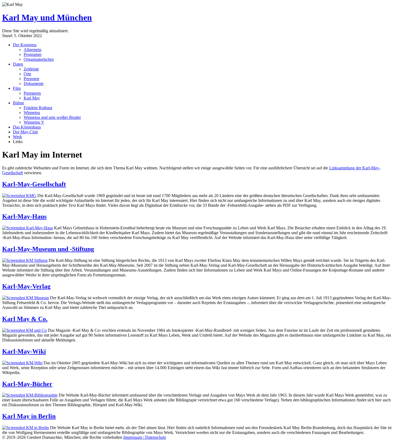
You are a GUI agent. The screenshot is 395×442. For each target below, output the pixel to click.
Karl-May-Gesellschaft (34, 184)
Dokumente (34, 83)
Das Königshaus (27, 127)
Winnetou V (34, 122)
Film (17, 88)
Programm (32, 54)
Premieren (32, 93)
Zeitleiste (31, 69)
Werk (17, 136)
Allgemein (32, 49)
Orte (27, 74)
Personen (31, 78)
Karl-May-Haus (24, 216)
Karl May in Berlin (29, 416)
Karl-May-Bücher (27, 383)
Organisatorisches (39, 59)
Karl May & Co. (25, 318)
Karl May (32, 98)
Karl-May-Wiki (24, 351)
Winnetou (32, 112)
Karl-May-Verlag (26, 286)
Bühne (18, 103)
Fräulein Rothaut (38, 107)
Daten (18, 64)
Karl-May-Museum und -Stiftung (48, 248)
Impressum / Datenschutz (144, 437)
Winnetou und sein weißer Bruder (52, 117)
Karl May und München (47, 17)
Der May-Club (25, 132)
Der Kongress (25, 44)
